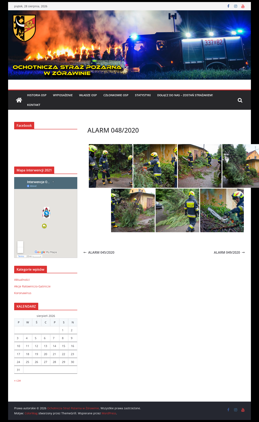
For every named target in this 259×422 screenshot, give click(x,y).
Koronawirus (22, 293)
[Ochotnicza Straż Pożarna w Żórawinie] (129, 13)
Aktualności (22, 280)
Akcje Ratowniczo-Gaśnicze (32, 286)
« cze (17, 380)
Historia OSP (37, 95)
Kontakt (33, 105)
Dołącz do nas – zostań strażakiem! (185, 95)
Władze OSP (88, 95)
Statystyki (143, 95)
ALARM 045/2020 (101, 252)
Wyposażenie (63, 95)
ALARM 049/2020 (227, 252)
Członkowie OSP (115, 95)
